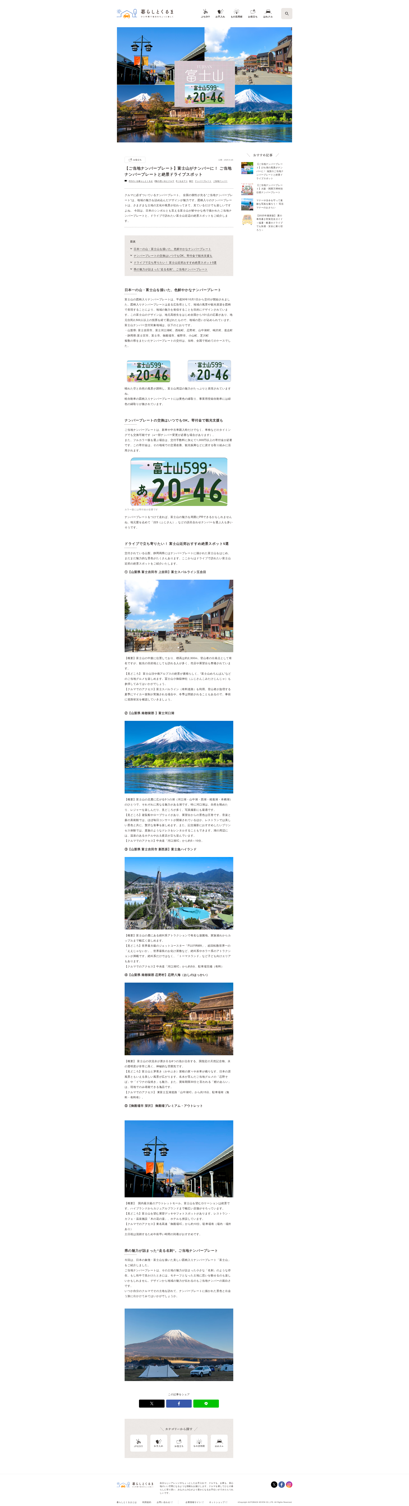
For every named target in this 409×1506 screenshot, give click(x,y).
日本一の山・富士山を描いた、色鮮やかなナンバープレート (172, 249)
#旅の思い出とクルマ (164, 181)
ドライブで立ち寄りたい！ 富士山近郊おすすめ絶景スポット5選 (175, 262)
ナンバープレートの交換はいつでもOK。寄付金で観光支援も (173, 255)
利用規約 (146, 1502)
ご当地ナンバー (220, 181)
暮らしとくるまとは (127, 1502)
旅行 (191, 181)
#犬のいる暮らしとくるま (141, 181)
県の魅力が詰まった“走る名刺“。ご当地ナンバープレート (171, 269)
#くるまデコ (182, 181)
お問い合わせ (163, 1502)
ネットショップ (217, 1502)
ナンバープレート (203, 181)
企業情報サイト (193, 1502)
